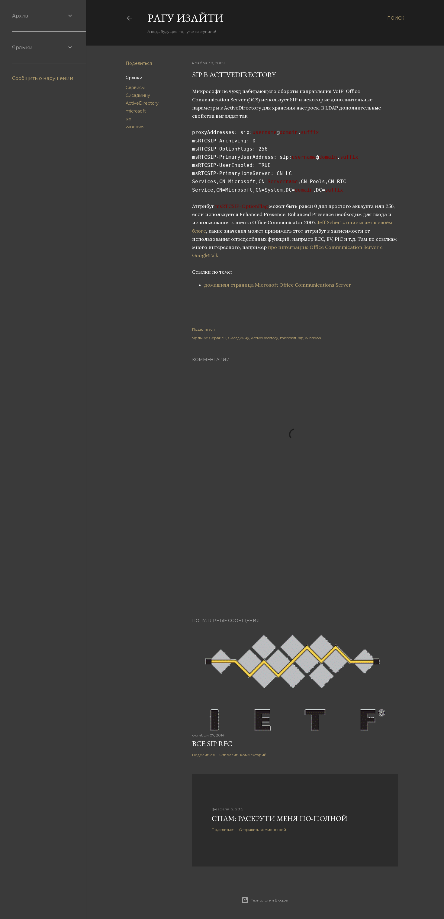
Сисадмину (138, 95)
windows (135, 126)
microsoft (136, 111)
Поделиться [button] (139, 63)
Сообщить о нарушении (42, 78)
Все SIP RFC (212, 743)
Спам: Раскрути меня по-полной (279, 818)
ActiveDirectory (142, 103)
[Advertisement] (295, 560)
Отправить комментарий (242, 754)
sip (128, 119)
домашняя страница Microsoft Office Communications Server (277, 285)
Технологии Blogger (270, 900)
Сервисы (135, 87)
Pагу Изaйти (185, 18)
